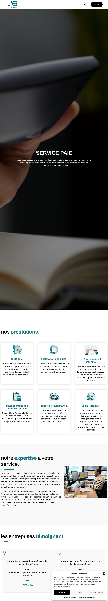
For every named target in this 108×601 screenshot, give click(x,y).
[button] (104, 573)
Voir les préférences (96, 592)
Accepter (62, 592)
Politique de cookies (69, 597)
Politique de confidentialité (86, 597)
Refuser (79, 592)
